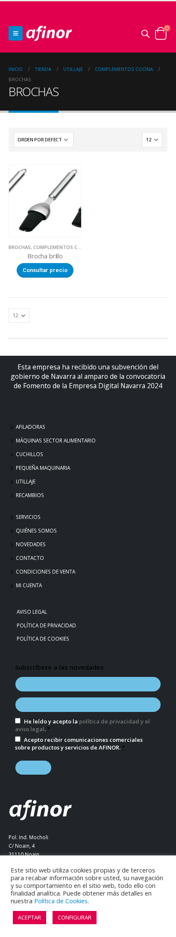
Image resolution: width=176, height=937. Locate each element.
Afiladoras (30, 426)
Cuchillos (29, 454)
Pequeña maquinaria (43, 467)
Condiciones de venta (45, 571)
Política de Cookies (44, 638)
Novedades (31, 544)
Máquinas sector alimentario (56, 440)
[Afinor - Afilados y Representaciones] (49, 33)
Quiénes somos (36, 530)
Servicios (28, 516)
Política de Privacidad (47, 625)
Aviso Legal (33, 611)
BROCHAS (20, 247)
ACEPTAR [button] (29, 917)
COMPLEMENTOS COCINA (62, 247)
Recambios (30, 495)
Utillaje (25, 481)
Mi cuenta (29, 585)
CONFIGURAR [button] (74, 917)
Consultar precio (45, 270)
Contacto (30, 557)
